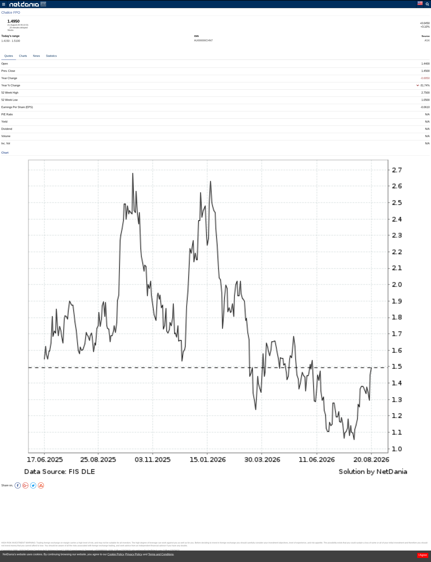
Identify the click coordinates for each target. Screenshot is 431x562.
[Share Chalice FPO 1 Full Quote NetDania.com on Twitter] (33, 485)
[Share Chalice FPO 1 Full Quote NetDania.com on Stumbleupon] (41, 485)
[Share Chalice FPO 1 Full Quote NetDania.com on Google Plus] (25, 485)
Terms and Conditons (161, 554)
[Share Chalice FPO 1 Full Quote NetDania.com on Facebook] (17, 485)
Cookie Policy (115, 554)
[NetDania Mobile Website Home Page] (27, 4)
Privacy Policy (133, 554)
